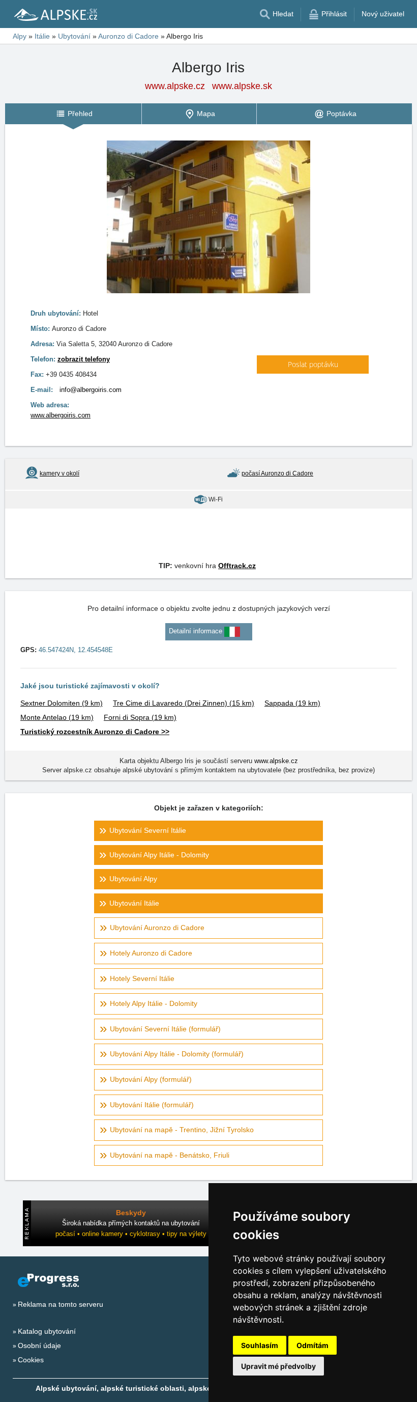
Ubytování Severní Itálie (147, 830)
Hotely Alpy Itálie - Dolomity (153, 1003)
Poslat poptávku (313, 364)
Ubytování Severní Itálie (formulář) (165, 1029)
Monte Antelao (57, 717)
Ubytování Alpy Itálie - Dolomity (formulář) (177, 1054)
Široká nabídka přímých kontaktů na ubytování (131, 1223)
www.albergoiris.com (61, 415)
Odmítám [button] (312, 1345)
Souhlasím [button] (259, 1345)
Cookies (31, 1360)
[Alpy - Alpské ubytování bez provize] (55, 14)
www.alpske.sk (242, 86)
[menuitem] (73, 113)
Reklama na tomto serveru (60, 1304)
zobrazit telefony (83, 359)
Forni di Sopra (140, 717)
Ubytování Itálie (134, 903)
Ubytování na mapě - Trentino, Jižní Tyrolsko (182, 1130)
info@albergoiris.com (90, 390)
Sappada (292, 703)
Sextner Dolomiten (61, 703)
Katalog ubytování (47, 1331)
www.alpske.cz (175, 86)
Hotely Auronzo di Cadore (151, 953)
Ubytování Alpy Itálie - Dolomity (159, 855)
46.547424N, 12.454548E (76, 650)
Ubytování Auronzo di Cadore (157, 927)
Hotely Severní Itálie (142, 978)
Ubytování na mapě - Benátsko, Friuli (169, 1155)
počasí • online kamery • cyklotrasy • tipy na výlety (130, 1234)
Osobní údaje (39, 1345)
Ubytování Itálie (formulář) (152, 1105)
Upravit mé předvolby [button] (278, 1366)
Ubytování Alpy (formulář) (151, 1079)
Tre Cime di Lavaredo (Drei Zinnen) (183, 703)
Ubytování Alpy (133, 879)
